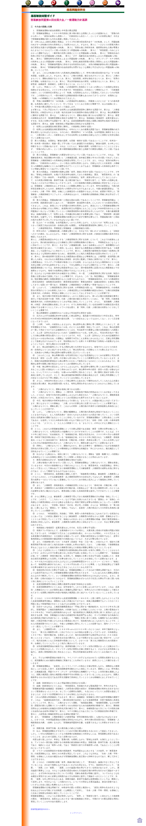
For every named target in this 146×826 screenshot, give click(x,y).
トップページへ (76, 813)
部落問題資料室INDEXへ (40, 809)
